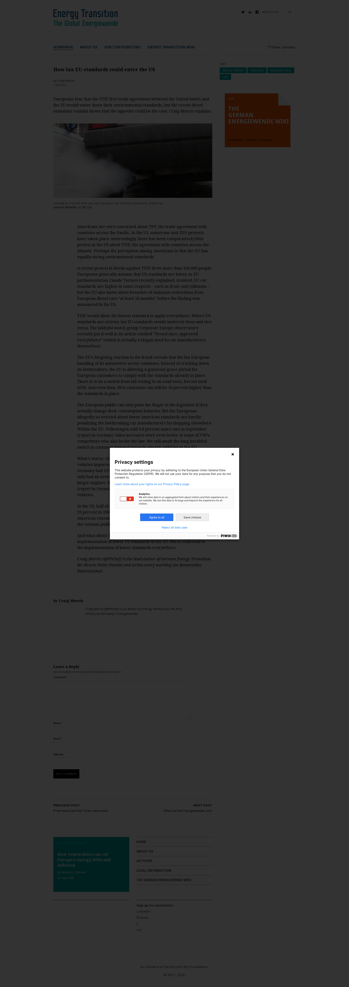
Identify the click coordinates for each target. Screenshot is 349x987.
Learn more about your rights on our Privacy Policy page (152, 484)
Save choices (192, 517)
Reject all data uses (174, 527)
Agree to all (156, 517)
